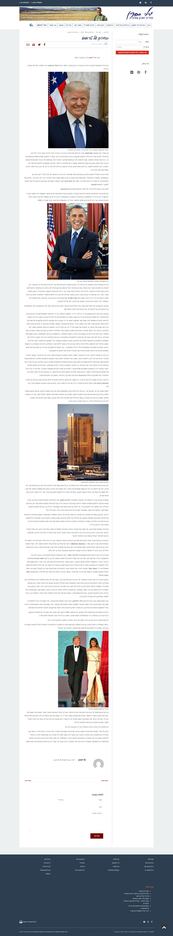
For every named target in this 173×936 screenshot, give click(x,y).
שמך (147, 42)
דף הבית (106, 32)
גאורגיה (82, 863)
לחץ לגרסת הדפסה (29, 922)
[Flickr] (132, 72)
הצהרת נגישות (144, 891)
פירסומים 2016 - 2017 (87, 32)
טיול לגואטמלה (45, 870)
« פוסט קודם (105, 780)
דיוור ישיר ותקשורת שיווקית (139, 911)
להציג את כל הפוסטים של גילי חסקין (64, 760)
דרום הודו (47, 863)
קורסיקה (151, 859)
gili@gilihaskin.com (60, 931)
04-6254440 (24, 2)
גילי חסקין (92, 58)
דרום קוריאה (80, 859)
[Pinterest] (139, 72)
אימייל (146, 47)
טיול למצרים (149, 870)
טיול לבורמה (149, 863)
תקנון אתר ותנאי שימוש (141, 898)
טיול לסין (116, 859)
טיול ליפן (47, 859)
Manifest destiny (77, 544)
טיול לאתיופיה (80, 870)
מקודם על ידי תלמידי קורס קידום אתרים (124, 931)
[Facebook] (145, 72)
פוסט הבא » (27, 780)
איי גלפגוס (115, 863)
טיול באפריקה (149, 866)
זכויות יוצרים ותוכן (142, 896)
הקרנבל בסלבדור (113, 870)
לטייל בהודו (46, 866)
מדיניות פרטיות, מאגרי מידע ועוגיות (136, 893)
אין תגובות (94, 44)
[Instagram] (147, 921)
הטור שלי (98, 32)
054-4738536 (37, 2)
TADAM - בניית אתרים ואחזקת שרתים (144, 931)
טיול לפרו (116, 866)
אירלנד (82, 866)
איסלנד (47, 874)
